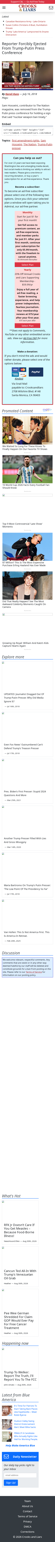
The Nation (29, 144)
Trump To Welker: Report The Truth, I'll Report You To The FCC (20, 1376)
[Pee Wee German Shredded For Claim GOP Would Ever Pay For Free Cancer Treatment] (20, 1299)
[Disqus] (27, 1080)
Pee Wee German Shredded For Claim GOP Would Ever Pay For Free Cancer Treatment (19, 1320)
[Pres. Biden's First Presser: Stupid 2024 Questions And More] (27, 773)
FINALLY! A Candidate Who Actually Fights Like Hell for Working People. (26, 1436)
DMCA (27, 1526)
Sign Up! (11, 1482)
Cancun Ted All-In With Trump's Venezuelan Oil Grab (20, 1274)
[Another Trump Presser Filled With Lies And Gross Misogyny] (27, 820)
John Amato (9, 1384)
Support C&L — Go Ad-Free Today (27, 1)
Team (27, 1501)
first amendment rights (25, 140)
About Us (27, 1506)
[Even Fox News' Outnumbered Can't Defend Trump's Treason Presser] (27, 726)
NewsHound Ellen (12, 1241)
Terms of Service (34, 972)
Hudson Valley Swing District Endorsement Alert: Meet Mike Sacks (25, 1424)
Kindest (19, 378)
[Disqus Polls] (27, 1012)
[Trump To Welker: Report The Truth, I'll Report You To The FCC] (20, 1358)
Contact (27, 1511)
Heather (7, 1283)
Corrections (27, 1531)
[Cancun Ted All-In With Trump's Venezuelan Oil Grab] (20, 1257)
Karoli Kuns (12, 94)
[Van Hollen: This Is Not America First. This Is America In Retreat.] (27, 914)
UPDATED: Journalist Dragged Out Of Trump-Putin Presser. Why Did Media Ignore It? (24, 698)
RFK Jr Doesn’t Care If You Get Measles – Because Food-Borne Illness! (19, 1230)
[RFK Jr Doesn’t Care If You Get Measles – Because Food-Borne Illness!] (20, 1211)
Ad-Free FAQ (30, 338)
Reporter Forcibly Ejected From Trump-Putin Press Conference (24, 48)
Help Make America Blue (20, 1445)
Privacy (27, 1521)
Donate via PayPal (36, 372)
